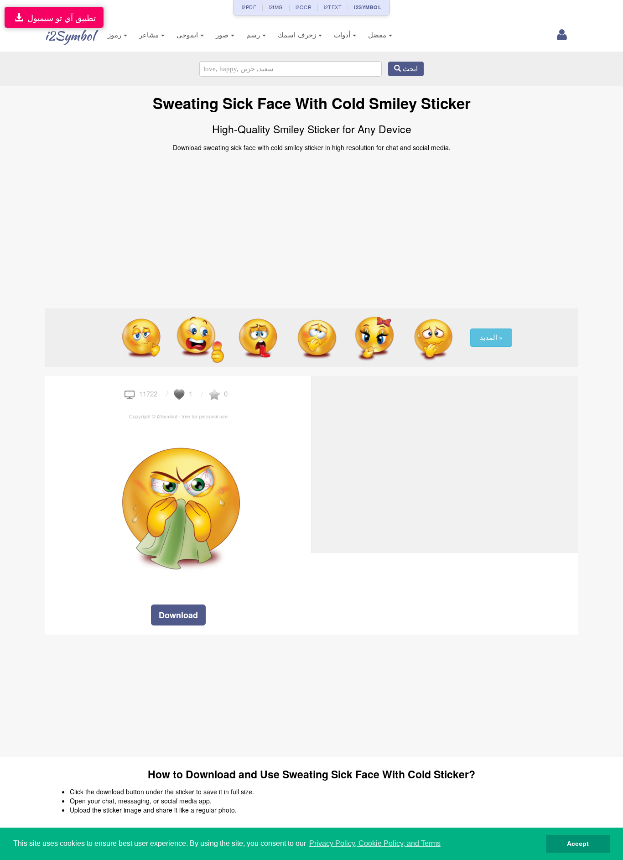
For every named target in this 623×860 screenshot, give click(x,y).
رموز (116, 35)
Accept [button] (578, 843)
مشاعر (150, 35)
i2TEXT (333, 6)
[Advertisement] (311, 226)
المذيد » (491, 337)
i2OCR (304, 6)
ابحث (409, 69)
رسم (254, 35)
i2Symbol (70, 35)
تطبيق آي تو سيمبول (59, 17)
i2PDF (249, 6)
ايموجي (188, 35)
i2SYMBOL (367, 7)
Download (178, 615)
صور (223, 35)
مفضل (378, 35)
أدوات (343, 35)
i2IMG (276, 6)
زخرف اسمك (298, 35)
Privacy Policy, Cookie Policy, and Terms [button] (375, 843)
